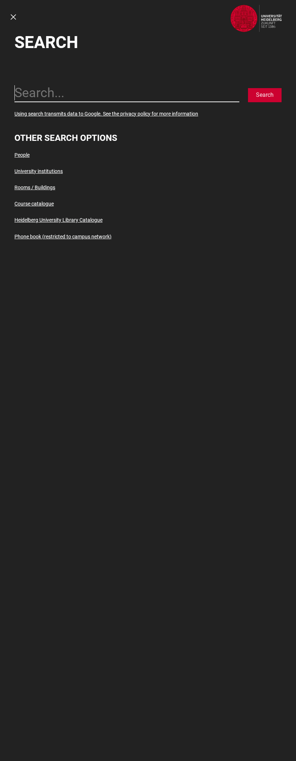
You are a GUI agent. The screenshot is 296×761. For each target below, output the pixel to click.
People (22, 155)
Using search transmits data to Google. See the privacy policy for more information (106, 114)
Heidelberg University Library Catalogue (58, 220)
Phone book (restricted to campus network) (63, 236)
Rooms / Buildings (34, 187)
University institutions (38, 171)
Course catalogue (34, 204)
